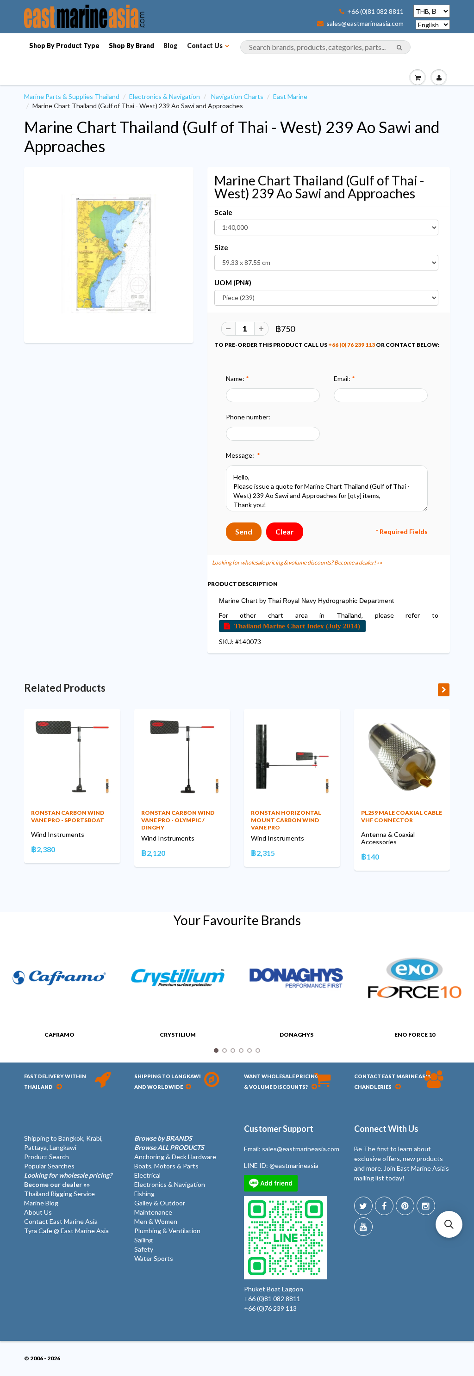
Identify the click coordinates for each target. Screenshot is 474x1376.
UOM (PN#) (232, 282)
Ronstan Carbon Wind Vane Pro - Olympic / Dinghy (177, 820)
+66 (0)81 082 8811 (375, 11)
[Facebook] (384, 1206)
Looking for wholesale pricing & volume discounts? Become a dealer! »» (297, 562)
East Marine (290, 96)
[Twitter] (363, 1206)
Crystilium (178, 1034)
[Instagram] (426, 1206)
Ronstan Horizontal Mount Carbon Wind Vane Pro (286, 820)
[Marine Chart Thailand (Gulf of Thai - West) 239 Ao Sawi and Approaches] (109, 254)
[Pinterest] (405, 1206)
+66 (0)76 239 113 (270, 1308)
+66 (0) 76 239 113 (351, 344)
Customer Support (278, 1129)
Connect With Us (386, 1129)
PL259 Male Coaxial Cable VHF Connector (401, 816)
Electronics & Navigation (164, 96)
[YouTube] (363, 1226)
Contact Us (205, 45)
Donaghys (296, 1034)
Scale (223, 212)
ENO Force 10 (414, 1034)
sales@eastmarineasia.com (365, 23)
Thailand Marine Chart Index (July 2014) (297, 625)
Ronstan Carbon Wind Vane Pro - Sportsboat (67, 816)
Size (221, 247)
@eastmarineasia (293, 1165)
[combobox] (325, 47)
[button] (449, 1224)
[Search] (399, 47)
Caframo (59, 1034)
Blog (170, 45)
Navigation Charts (237, 96)
